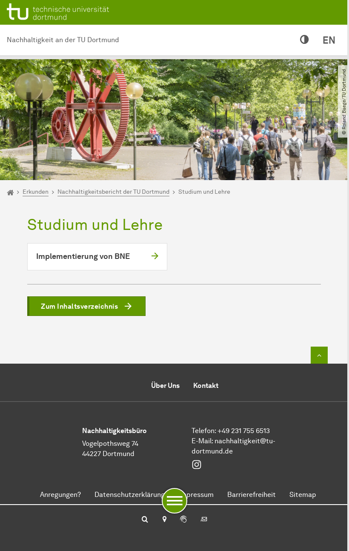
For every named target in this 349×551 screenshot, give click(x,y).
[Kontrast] (304, 40)
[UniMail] (204, 520)
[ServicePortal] (183, 520)
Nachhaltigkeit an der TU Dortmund (63, 40)
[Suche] (145, 520)
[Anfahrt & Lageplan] (164, 520)
